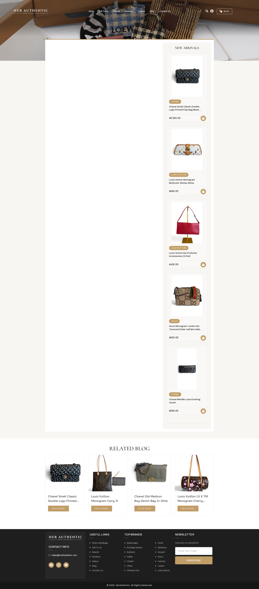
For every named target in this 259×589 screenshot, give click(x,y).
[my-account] (212, 11)
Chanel (175, 102)
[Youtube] (66, 565)
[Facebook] (51, 565)
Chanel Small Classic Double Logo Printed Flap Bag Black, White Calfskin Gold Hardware (185, 109)
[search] (207, 11)
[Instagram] (58, 565)
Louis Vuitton (178, 175)
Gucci (174, 321)
